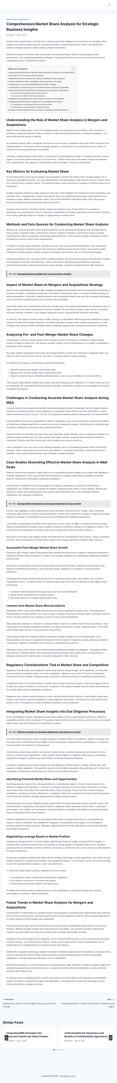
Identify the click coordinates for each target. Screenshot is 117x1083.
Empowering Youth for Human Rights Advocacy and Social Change (29, 1003)
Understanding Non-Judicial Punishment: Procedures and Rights (87, 1003)
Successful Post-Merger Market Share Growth (30, 93)
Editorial (12, 35)
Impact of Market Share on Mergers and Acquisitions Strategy (36, 81)
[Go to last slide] (6, 1037)
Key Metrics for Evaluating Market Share (26, 75)
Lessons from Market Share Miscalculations (29, 96)
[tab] (54, 1049)
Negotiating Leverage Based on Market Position (31, 107)
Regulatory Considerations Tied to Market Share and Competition (37, 99)
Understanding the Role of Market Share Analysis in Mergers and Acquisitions (41, 72)
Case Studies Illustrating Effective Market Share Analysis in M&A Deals (39, 90)
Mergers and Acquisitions (17, 19)
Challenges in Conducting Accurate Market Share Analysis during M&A (39, 87)
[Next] (110, 1037)
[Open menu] (109, 4)
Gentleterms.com (68, 1076)
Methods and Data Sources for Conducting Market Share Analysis (37, 78)
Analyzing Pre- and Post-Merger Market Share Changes (33, 84)
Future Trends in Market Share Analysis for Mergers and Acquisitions (39, 110)
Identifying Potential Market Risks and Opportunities (32, 104)
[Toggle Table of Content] (71, 69)
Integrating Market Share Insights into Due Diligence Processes (36, 102)
